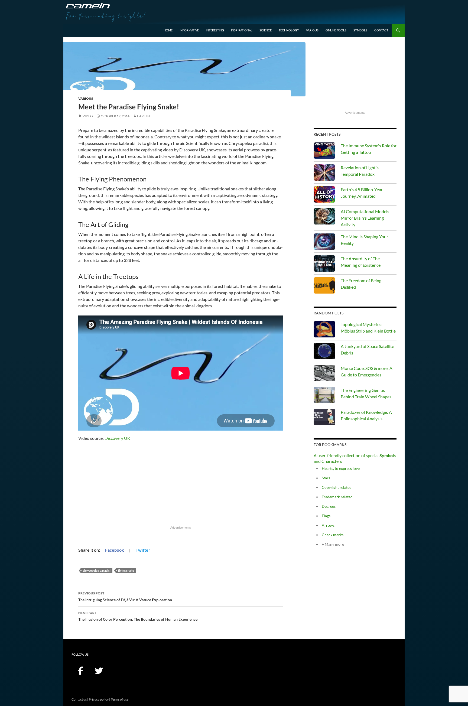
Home (168, 30)
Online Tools (336, 30)
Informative (189, 30)
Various (312, 30)
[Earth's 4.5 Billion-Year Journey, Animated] (324, 194)
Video (88, 116)
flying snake (126, 570)
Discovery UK (117, 438)
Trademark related (337, 496)
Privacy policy (99, 699)
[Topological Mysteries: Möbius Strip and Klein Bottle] (324, 329)
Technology (289, 30)
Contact (381, 30)
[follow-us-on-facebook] (80, 671)
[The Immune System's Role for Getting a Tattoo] (324, 150)
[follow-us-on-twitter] (99, 671)
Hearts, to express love (341, 468)
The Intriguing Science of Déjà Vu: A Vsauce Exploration (125, 596)
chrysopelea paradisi (96, 570)
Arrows (328, 525)
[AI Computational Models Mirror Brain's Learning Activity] (324, 216)
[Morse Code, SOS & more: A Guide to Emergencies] (324, 373)
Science (265, 30)
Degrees (329, 506)
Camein (143, 116)
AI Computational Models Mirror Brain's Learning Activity (365, 218)
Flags (326, 515)
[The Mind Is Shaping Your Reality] (324, 241)
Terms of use (119, 699)
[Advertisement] (180, 486)
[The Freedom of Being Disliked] (324, 285)
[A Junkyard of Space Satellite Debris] (324, 351)
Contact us (79, 699)
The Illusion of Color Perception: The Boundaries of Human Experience (137, 616)
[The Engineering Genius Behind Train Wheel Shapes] (324, 395)
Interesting (215, 30)
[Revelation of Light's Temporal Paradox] (324, 172)
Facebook (114, 549)
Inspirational (241, 30)
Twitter (143, 549)
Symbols (360, 30)
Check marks (332, 534)
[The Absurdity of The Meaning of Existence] (324, 263)
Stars (326, 478)
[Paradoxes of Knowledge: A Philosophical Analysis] (324, 417)
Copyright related (337, 487)
